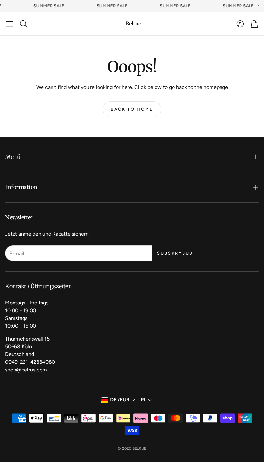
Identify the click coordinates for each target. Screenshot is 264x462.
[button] (9, 23)
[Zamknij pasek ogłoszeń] (257, 5)
